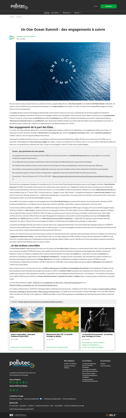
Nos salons (55, 13)
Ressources (66, 13)
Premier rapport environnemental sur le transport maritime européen (40, 302)
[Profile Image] (12, 37)
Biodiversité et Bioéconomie (22, 347)
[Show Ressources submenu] (72, 12)
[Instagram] (27, 382)
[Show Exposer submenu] (81, 12)
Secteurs (47, 13)
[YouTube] (14, 382)
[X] (23, 382)
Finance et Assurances (90, 345)
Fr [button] (95, 6)
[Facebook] (17, 382)
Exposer (77, 13)
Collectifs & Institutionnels (93, 347)
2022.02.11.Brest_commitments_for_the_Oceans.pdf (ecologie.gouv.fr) (34, 285)
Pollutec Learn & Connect (26, 36)
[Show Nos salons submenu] (60, 12)
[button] (109, 6)
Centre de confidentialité (31, 399)
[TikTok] (20, 382)
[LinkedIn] (11, 382)
